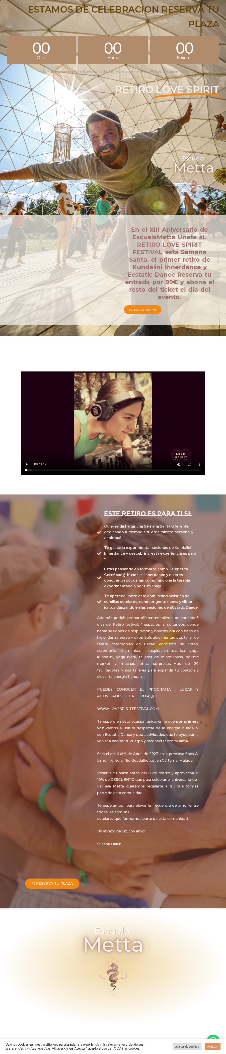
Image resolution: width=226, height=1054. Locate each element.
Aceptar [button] (212, 1046)
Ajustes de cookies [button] (187, 1046)
